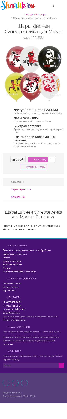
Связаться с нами (12, 283)
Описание (17, 182)
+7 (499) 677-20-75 (12, 302)
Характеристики (21, 189)
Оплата (6, 257)
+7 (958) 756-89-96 (12, 305)
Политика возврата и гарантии (19, 271)
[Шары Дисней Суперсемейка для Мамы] (33, 74)
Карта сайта (9, 290)
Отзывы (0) (18, 196)
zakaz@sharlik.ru (11, 312)
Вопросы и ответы (12, 264)
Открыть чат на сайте (14, 319)
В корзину (39, 159)
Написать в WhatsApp (14, 309)
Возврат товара (11, 286)
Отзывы (7, 268)
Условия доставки (12, 260)
